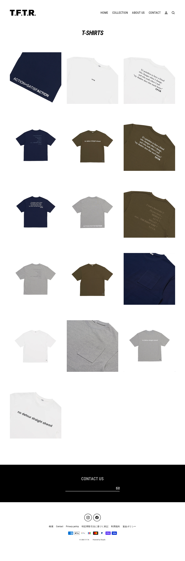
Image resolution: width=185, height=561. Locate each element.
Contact (59, 526)
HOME (104, 12)
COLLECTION (120, 12)
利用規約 (115, 526)
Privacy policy (72, 526)
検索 (51, 526)
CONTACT (155, 12)
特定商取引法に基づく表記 (95, 526)
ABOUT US (138, 12)
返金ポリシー (129, 526)
